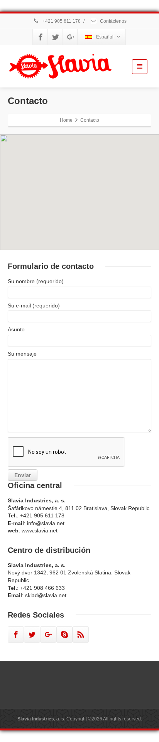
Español (104, 37)
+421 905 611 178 (61, 21)
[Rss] (80, 634)
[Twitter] (55, 37)
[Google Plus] (70, 37)
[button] (51, 196)
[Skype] (64, 634)
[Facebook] (40, 37)
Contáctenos (113, 21)
